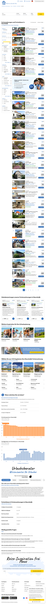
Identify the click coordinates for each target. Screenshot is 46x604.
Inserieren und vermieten (40, 583)
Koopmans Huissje (28, 251)
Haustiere (7, 66)
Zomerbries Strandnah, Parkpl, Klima (30, 241)
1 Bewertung (31, 50)
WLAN (7, 57)
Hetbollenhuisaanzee (29, 182)
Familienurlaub (7, 83)
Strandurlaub (7, 82)
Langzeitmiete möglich (7, 71)
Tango (26, 270)
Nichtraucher (7, 69)
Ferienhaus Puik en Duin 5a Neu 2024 (31, 93)
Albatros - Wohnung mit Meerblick (31, 191)
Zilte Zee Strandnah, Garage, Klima (31, 152)
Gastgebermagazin (39, 585)
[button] (36, 601)
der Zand (27, 261)
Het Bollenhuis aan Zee (29, 38)
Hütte (7, 103)
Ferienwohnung (7, 101)
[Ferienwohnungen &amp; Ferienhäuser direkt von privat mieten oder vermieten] (9, 3)
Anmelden (21, 1)
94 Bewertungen (31, 70)
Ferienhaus (27, 172)
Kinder (7, 67)
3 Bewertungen (31, 134)
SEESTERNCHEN (28, 112)
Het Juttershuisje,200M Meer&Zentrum (29, 59)
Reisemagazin (26, 587)
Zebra (26, 221)
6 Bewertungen (31, 203)
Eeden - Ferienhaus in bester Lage (31, 28)
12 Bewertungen (31, 114)
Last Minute (7, 107)
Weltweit (3, 589)
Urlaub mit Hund (7, 80)
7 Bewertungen (31, 174)
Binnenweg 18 (28, 231)
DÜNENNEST (27, 102)
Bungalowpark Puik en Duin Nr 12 (31, 48)
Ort (2, 13)
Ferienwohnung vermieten (39, 1)
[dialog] (36, 595)
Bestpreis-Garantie (7, 110)
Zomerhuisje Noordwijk (29, 68)
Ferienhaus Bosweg (28, 142)
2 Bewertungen (31, 164)
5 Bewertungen (31, 104)
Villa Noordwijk (28, 162)
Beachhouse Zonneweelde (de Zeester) (30, 123)
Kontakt (25, 590)
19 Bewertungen (31, 30)
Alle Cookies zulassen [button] (36, 599)
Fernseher (7, 60)
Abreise (24, 13)
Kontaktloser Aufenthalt (7, 78)
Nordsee (2, 583)
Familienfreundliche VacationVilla (31, 211)
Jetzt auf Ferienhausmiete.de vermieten (36, 352)
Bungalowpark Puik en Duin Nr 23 (31, 280)
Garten (7, 58)
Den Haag (30, 490)
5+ (10, 33)
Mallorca (3, 587)
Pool (7, 55)
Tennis (7, 92)
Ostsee (2, 585)
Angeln (7, 89)
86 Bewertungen (31, 243)
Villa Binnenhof (28, 132)
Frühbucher (7, 108)
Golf (7, 94)
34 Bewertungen (31, 154)
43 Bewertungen (31, 253)
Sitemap (2, 590)
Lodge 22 (27, 201)
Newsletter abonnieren (37, 571)
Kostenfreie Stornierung (7, 51)
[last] (38, 290)
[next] (36, 290)
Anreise (18, 13)
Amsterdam (16, 493)
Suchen (40, 14)
